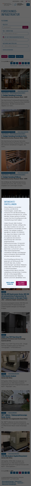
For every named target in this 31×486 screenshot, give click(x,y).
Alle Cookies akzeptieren (21, 283)
